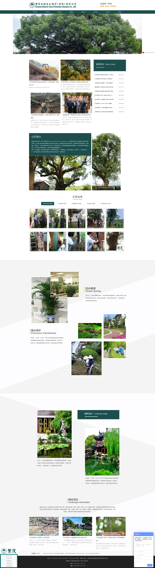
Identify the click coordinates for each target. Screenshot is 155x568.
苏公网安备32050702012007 (79, 565)
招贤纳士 (120, 12)
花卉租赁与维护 (91, 203)
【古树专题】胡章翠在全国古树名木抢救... (104, 91)
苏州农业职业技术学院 (48, 553)
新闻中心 (83, 12)
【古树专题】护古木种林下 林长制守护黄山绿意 (74, 82)
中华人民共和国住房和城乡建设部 (92, 553)
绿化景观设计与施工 (77, 203)
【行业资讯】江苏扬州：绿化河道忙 (39, 537)
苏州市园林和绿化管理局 (59, 553)
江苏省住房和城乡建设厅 (70, 553)
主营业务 (59, 12)
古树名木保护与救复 (48, 203)
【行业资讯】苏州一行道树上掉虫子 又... (103, 95)
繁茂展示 (71, 12)
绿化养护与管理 (62, 203)
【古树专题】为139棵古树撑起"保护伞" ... (104, 107)
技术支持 (96, 12)
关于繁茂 (47, 12)
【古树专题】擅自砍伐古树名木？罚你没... (104, 74)
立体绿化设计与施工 (106, 203)
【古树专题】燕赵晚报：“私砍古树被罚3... (104, 83)
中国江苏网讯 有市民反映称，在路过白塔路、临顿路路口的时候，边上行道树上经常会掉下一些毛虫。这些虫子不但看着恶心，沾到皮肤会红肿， (111, 546)
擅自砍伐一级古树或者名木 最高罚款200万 (39, 87)
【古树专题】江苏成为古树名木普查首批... (104, 111)
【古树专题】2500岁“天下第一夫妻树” (103, 103)
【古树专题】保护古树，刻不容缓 (106, 187)
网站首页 (35, 12)
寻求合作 (108, 12)
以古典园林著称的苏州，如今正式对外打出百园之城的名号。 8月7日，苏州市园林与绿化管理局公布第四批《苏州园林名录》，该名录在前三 (77, 542)
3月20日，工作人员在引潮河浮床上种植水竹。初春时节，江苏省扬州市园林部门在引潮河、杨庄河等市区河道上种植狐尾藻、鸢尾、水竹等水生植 (43, 542)
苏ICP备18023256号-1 (79, 563)
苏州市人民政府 (80, 553)
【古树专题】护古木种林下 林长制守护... (103, 78)
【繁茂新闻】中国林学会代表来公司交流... (104, 87)
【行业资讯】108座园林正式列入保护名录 (104, 99)
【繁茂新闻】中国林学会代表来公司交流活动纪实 (76, 115)
